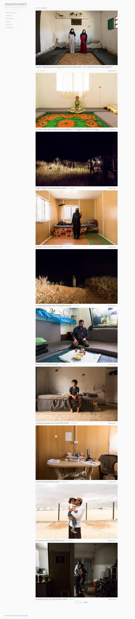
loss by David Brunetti (47, 364)
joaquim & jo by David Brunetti (51, 599)
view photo (113, 540)
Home (38, 8)
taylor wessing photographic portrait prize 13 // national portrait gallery (74, 67)
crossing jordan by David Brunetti (53, 305)
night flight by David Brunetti (51, 188)
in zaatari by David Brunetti (50, 540)
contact (9, 24)
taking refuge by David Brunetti (52, 423)
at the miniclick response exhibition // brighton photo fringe (67, 129)
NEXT (86, 602)
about (8, 21)
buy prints (9, 27)
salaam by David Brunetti (49, 247)
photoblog (10, 19)
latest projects (11, 13)
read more (113, 71)
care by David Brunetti (48, 482)
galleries (9, 16)
